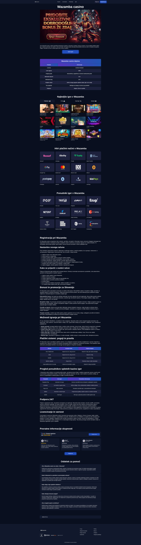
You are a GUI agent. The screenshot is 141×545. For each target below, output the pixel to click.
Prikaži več (70, 453)
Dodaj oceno (94, 434)
